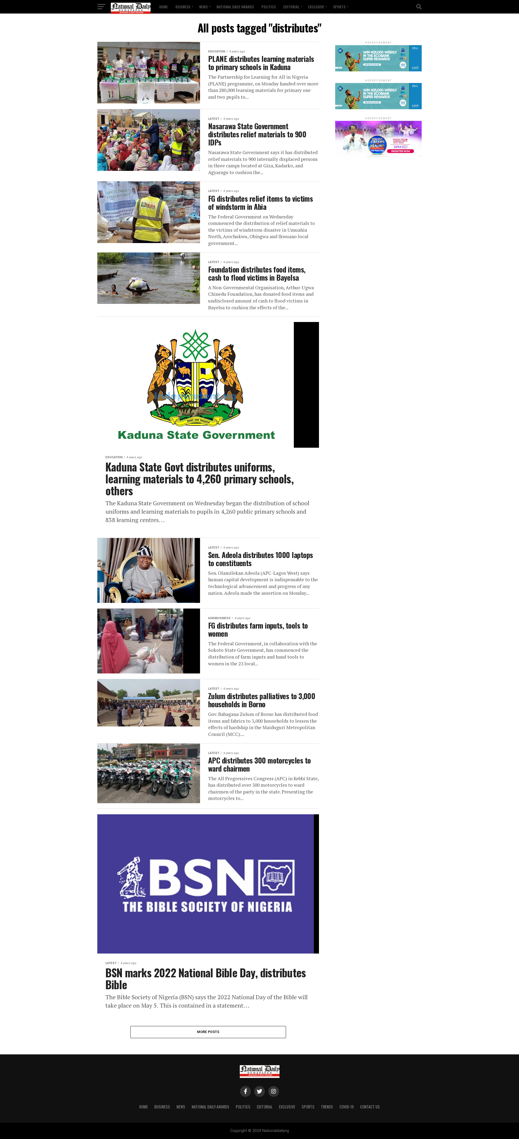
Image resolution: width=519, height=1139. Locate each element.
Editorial (291, 6)
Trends (327, 1107)
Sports (339, 6)
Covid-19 (347, 1107)
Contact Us (370, 1107)
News (203, 6)
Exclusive (316, 6)
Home (163, 6)
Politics (268, 6)
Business (182, 6)
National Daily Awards (235, 6)
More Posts (208, 1032)
